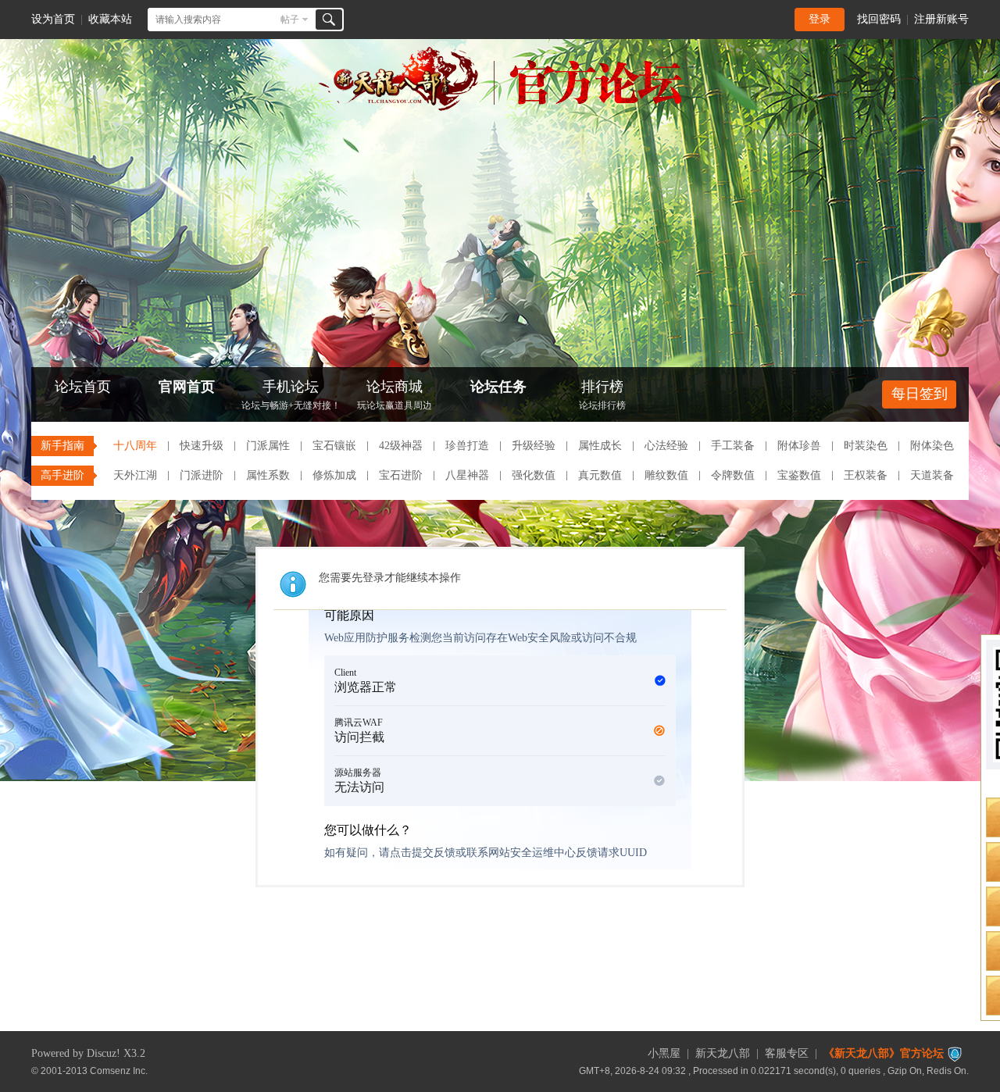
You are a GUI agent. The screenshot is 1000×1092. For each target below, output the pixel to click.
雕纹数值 (666, 475)
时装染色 (866, 445)
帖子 (289, 19)
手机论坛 (291, 395)
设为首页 (53, 19)
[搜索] (329, 19)
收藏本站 (110, 19)
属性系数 (268, 475)
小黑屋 (664, 1053)
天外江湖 (135, 475)
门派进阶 (201, 475)
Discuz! (103, 1053)
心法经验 (666, 445)
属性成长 (600, 445)
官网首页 (187, 386)
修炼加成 (334, 475)
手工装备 (733, 445)
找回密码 (879, 19)
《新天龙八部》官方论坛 (883, 1053)
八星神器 (467, 475)
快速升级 (201, 445)
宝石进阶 (401, 475)
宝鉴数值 (799, 475)
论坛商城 (394, 395)
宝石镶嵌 (334, 445)
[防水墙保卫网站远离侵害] (954, 1053)
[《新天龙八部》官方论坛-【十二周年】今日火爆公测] (500, 107)
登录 (819, 19)
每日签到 (919, 393)
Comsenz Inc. (119, 1070)
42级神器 (401, 445)
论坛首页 (83, 386)
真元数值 (600, 475)
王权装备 (866, 475)
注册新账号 (941, 19)
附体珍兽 (799, 445)
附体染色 (932, 445)
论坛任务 (498, 386)
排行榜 (602, 395)
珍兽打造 (467, 445)
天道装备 (932, 475)
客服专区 (787, 1053)
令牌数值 (733, 475)
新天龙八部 (722, 1053)
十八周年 (135, 445)
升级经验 (533, 445)
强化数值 (533, 475)
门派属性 (268, 445)
